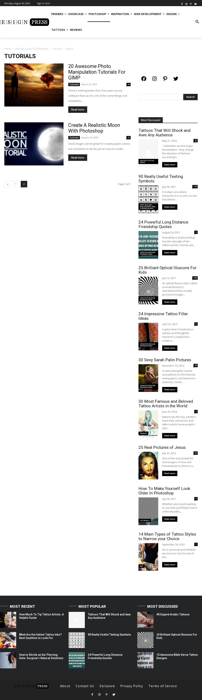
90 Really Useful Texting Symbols (160, 178)
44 (128, 84)
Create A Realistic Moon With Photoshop (94, 128)
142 (195, 186)
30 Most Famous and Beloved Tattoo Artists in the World (165, 403)
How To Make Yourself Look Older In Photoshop (164, 490)
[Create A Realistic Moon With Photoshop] (34, 143)
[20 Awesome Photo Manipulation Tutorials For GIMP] (34, 85)
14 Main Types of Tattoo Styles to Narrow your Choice (167, 536)
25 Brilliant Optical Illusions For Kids (167, 270)
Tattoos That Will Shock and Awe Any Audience (164, 132)
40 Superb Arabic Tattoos (173, 614)
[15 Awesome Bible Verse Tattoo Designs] (145, 660)
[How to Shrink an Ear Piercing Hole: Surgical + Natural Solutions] (8, 660)
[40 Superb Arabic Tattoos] (145, 620)
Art (141, 475)
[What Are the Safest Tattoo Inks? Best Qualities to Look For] (8, 640)
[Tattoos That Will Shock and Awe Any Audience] (77, 620)
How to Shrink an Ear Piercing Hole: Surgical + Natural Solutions (41, 656)
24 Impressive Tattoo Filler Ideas (163, 316)
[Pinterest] (191, 3)
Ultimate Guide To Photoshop (31, 48)
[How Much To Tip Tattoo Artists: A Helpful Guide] (8, 620)
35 (196, 453)
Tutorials (57, 48)
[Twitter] (195, 3)
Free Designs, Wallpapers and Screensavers (147, 207)
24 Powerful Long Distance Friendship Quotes (163, 224)
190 (195, 277)
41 (128, 137)
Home (7, 48)
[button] (197, 22)
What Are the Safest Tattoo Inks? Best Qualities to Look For (40, 636)
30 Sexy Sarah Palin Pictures (164, 360)
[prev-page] (7, 184)
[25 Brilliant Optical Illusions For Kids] (145, 640)
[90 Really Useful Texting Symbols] (77, 640)
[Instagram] (186, 3)
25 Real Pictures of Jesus (162, 447)
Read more (77, 109)
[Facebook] (182, 3)
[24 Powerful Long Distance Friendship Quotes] (77, 660)
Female (143, 433)
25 (196, 140)
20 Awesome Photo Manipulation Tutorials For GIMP (96, 72)
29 (196, 365)
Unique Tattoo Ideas (147, 161)
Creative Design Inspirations (147, 253)
